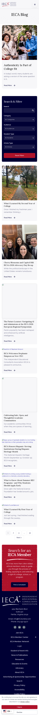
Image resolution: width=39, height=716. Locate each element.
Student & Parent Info (19, 651)
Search (19, 681)
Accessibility (19, 690)
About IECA (19, 672)
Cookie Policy (19, 694)
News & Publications (19, 655)
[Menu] (35, 4)
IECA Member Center (19, 637)
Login (19, 646)
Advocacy (19, 668)
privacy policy (25, 702)
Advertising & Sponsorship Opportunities (19, 677)
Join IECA (19, 633)
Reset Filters (19, 155)
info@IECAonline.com (22, 619)
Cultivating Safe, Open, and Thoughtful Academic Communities (16, 418)
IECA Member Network (19, 641)
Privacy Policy (19, 685)
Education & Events (19, 664)
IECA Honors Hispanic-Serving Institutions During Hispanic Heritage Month (17, 449)
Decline (19, 712)
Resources (19, 659)
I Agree (19, 707)
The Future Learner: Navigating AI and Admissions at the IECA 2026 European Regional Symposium (19, 324)
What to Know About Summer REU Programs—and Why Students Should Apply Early (19, 483)
